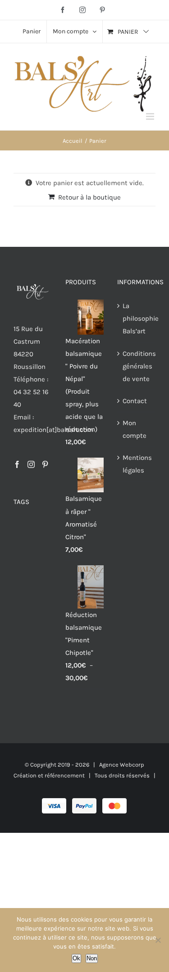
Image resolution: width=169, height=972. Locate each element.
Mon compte (134, 429)
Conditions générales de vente (137, 366)
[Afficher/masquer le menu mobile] (150, 116)
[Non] (157, 940)
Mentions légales (137, 464)
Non (92, 958)
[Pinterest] (45, 464)
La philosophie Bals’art (137, 318)
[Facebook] (17, 464)
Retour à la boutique (89, 197)
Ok (76, 958)
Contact (135, 401)
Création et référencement (49, 775)
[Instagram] (31, 464)
